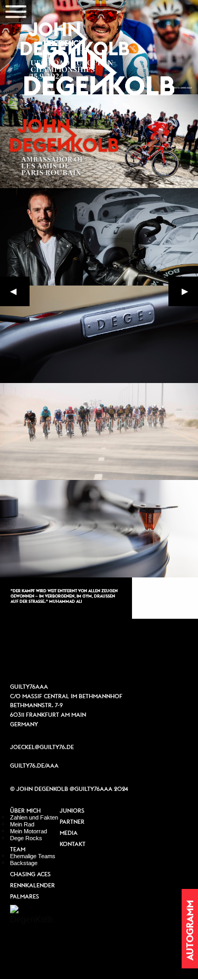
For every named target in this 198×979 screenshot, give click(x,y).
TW (133, 652)
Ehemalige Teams (32, 856)
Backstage (23, 863)
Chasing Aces (30, 874)
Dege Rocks (26, 838)
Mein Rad (22, 824)
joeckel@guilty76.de (42, 747)
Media (69, 833)
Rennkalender (32, 886)
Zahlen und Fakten (34, 817)
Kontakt (73, 844)
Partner (72, 822)
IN (99, 652)
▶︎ (190, 294)
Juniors (72, 811)
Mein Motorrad (28, 831)
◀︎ (20, 294)
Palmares (24, 897)
